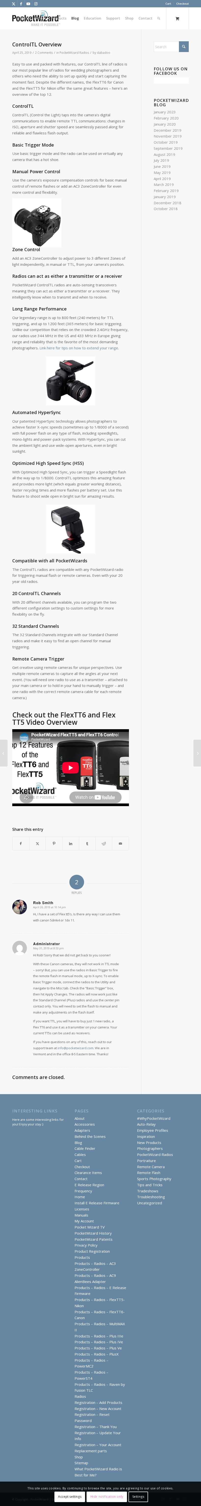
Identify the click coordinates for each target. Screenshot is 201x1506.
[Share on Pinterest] (54, 843)
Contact (81, 1178)
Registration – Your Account (98, 1444)
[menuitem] (168, 3)
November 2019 (168, 136)
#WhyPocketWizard (153, 1118)
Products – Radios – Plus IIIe (99, 1336)
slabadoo (103, 53)
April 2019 (162, 178)
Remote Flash (148, 1172)
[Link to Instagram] (35, 3)
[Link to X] (13, 3)
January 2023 (165, 111)
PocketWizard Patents (94, 1239)
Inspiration (146, 1136)
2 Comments (44, 53)
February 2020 (166, 118)
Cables (80, 1154)
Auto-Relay (146, 1124)
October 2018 (166, 208)
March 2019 (164, 184)
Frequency (83, 1190)
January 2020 (165, 124)
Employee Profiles (152, 1130)
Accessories (85, 1124)
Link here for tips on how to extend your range (78, 347)
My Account (84, 1220)
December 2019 (167, 130)
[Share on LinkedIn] (71, 843)
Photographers (150, 1148)
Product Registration (92, 1251)
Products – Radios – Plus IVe (99, 1341)
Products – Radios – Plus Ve (98, 1348)
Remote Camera (151, 1166)
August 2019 (164, 154)
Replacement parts (91, 1450)
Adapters (82, 1130)
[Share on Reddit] (104, 843)
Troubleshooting (151, 1196)
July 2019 (161, 160)
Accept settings (69, 1497)
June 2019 (162, 166)
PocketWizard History (93, 1233)
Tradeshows (147, 1190)
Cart (168, 3)
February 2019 (166, 190)
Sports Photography (154, 1178)
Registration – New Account (98, 1408)
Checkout (182, 3)
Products (82, 1257)
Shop (79, 1456)
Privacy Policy (86, 1245)
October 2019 (166, 142)
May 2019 (162, 172)
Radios (80, 1396)
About (80, 1118)
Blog (78, 1142)
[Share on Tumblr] (87, 843)
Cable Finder (85, 1148)
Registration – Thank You (96, 1426)
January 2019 (165, 196)
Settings (138, 1497)
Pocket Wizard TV (90, 1227)
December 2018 (167, 202)
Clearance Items (88, 1172)
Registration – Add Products (98, 1402)
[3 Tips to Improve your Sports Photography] (4, 753)
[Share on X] (37, 843)
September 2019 (168, 148)
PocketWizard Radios (74, 53)
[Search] (159, 18)
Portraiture (146, 1160)
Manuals (81, 1215)
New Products (149, 1142)
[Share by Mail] (120, 843)
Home (80, 1196)
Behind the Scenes (90, 1136)
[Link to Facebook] (21, 3)
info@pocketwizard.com (75, 1048)
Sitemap (81, 1462)
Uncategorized (149, 1202)
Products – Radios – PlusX (97, 1354)
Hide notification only (106, 1497)
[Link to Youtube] (28, 3)
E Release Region (89, 1184)
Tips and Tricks (150, 1184)
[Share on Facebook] (21, 843)
